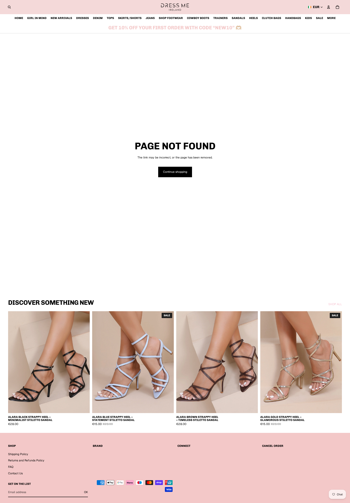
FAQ (10, 467)
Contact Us (15, 473)
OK (86, 492)
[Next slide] (84, 362)
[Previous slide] (14, 362)
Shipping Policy (18, 454)
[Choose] (83, 406)
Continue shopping (175, 172)
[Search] (9, 7)
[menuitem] (331, 18)
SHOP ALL (335, 304)
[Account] (328, 7)
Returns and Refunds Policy (26, 460)
